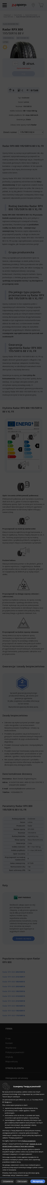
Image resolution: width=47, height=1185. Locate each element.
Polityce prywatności (29, 1141)
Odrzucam (22, 1181)
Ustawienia (8, 1181)
